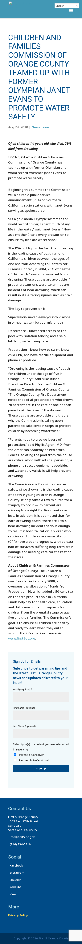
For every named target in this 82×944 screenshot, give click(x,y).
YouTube (15, 887)
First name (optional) (24, 708)
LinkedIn (15, 880)
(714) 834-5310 (19, 844)
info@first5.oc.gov (21, 837)
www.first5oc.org (21, 638)
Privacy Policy (18, 915)
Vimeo (13, 894)
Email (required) (22, 689)
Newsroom (40, 127)
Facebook (15, 865)
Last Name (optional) (24, 726)
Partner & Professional (34, 760)
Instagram (16, 872)
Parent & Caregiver (31, 755)
